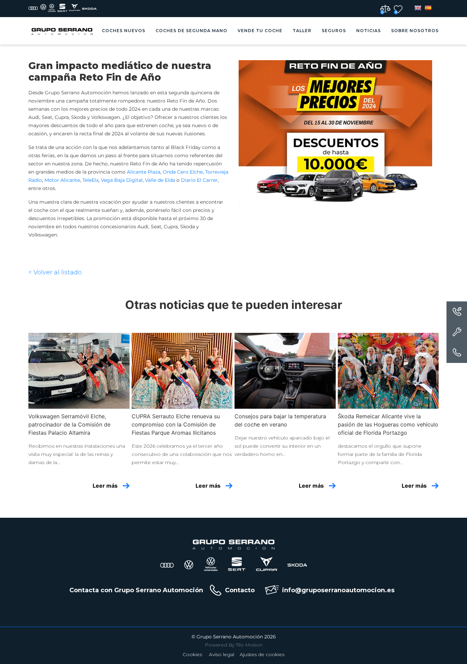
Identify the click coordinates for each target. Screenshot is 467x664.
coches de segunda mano (191, 30)
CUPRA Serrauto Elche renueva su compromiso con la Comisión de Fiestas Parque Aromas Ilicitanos (176, 424)
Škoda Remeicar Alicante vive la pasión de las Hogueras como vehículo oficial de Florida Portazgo (388, 424)
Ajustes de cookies (262, 654)
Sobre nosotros (415, 30)
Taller (302, 30)
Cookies (192, 654)
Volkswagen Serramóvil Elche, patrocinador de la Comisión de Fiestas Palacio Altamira (69, 424)
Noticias (368, 30)
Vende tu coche (260, 30)
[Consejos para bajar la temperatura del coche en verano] (285, 371)
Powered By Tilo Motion (234, 645)
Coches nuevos (123, 30)
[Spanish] (428, 8)
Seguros (334, 30)
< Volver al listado (55, 272)
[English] (417, 8)
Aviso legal (221, 654)
